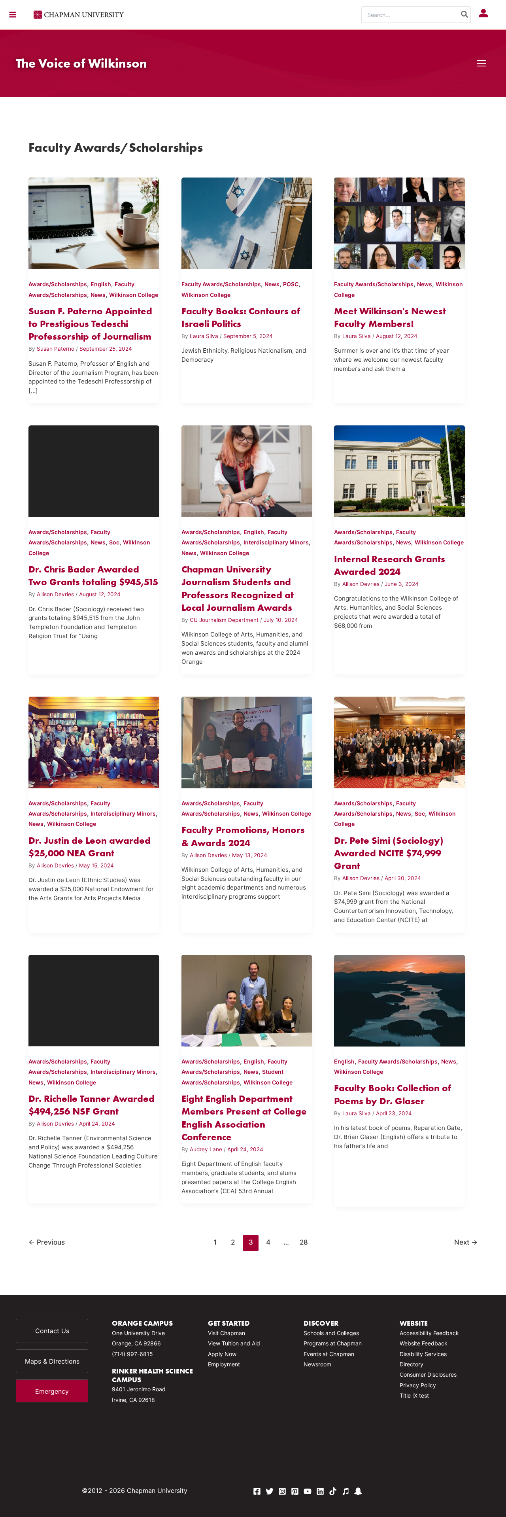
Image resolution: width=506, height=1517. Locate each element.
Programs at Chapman (333, 1343)
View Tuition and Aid (234, 1343)
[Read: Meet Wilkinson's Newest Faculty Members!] (399, 221)
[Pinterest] (295, 1491)
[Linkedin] (320, 1491)
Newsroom (317, 1364)
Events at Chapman (329, 1354)
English (101, 284)
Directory (411, 1364)
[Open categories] (481, 63)
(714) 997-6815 (132, 1354)
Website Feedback (423, 1343)
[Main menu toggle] (12, 15)
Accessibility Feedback (429, 1333)
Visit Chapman (226, 1333)
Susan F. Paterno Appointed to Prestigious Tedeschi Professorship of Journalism (90, 323)
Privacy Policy (418, 1385)
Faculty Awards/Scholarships (221, 284)
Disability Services (423, 1354)
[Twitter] (270, 1491)
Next (466, 1242)
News (98, 294)
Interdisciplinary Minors (276, 542)
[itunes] (345, 1491)
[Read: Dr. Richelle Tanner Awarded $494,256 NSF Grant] (94, 999)
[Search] (464, 15)
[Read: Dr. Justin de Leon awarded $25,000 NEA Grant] (94, 740)
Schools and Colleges (331, 1333)
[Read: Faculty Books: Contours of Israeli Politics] (247, 221)
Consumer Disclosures (428, 1374)
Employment (224, 1364)
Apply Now (222, 1354)
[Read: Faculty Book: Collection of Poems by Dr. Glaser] (399, 999)
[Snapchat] (358, 1491)
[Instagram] (282, 1491)
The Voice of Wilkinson (81, 63)
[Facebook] (257, 1491)
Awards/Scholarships (57, 284)
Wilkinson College (133, 294)
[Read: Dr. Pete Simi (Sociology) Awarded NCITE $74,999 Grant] (399, 740)
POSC (290, 284)
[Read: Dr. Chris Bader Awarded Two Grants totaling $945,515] (94, 469)
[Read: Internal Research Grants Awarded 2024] (399, 469)
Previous (46, 1242)
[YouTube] (308, 1491)
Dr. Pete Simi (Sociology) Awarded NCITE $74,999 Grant (389, 853)
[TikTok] (333, 1491)
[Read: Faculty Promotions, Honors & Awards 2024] (247, 740)
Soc (114, 542)
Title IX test (414, 1395)
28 (304, 1242)
